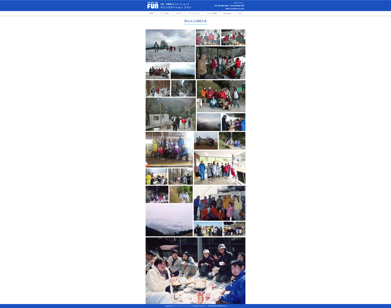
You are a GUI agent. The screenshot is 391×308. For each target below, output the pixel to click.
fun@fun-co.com (237, 9)
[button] (211, 13)
